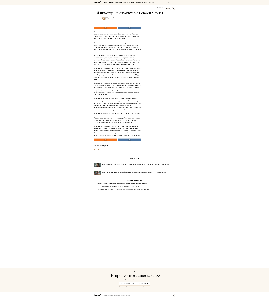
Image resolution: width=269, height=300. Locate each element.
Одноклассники (173, 8)
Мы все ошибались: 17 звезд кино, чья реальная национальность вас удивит (118, 186)
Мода (106, 2)
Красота (111, 2)
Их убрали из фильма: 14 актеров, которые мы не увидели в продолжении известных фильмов (123, 189)
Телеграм (166, 8)
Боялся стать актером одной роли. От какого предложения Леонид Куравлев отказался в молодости (135, 164)
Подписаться (145, 283)
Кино (145, 2)
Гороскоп (151, 2)
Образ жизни (139, 2)
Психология (126, 2)
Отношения (118, 2)
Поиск (168, 2)
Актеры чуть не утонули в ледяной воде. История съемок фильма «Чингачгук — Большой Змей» (134, 172)
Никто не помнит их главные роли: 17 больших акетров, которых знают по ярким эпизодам (122, 183)
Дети (132, 2)
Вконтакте (169, 8)
